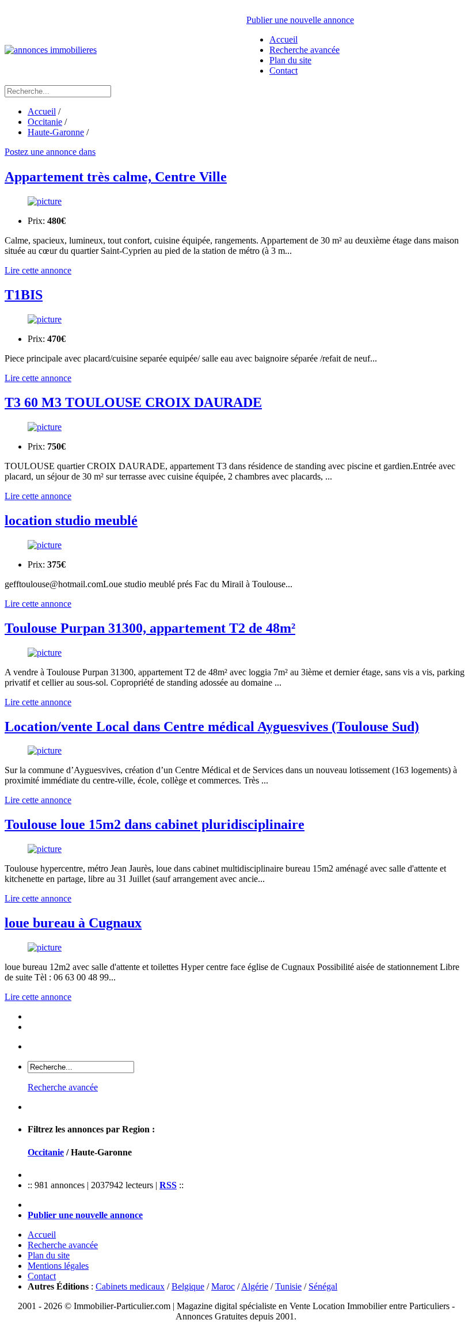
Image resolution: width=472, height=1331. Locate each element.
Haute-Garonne (56, 132)
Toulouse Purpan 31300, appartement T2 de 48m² (150, 628)
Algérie (254, 1286)
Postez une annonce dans (50, 152)
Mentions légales (58, 1266)
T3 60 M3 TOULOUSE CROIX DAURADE (133, 402)
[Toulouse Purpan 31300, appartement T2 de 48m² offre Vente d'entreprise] (236, 653)
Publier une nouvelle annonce (300, 20)
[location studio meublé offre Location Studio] (236, 545)
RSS (168, 1185)
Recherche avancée (304, 50)
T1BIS (24, 294)
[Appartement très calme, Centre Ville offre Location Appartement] (236, 201)
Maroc (223, 1286)
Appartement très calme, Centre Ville (116, 176)
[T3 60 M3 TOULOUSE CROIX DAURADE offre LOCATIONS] (236, 427)
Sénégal (323, 1286)
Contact (283, 70)
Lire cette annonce (38, 270)
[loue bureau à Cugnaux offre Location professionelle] (236, 947)
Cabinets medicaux (130, 1286)
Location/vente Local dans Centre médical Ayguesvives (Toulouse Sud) (212, 726)
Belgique (188, 1286)
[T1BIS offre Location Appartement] (236, 319)
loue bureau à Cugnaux (73, 922)
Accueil (283, 39)
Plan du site (290, 60)
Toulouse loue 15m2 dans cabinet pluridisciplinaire (154, 824)
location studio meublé (71, 520)
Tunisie (288, 1286)
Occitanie (45, 122)
